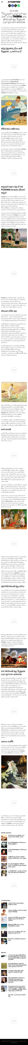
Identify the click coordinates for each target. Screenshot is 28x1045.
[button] (2, 1)
